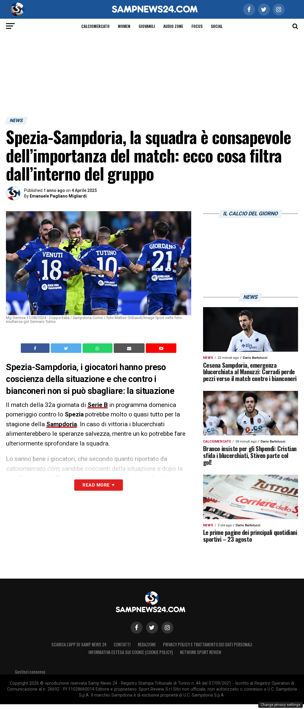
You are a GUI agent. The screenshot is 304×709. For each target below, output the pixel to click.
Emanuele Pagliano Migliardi (58, 196)
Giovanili (147, 26)
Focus (196, 26)
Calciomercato (95, 26)
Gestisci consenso (30, 672)
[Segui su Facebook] (136, 628)
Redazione (147, 644)
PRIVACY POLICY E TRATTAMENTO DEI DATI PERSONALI (207, 644)
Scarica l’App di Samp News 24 (79, 644)
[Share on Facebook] (36, 348)
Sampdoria (61, 424)
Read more (96, 485)
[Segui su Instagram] (167, 628)
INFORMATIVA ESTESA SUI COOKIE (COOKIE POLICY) (130, 652)
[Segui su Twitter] (152, 628)
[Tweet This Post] (67, 348)
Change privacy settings (280, 705)
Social (217, 26)
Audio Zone (173, 26)
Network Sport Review (200, 652)
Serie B (98, 404)
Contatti (122, 644)
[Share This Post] (98, 348)
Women (124, 26)
